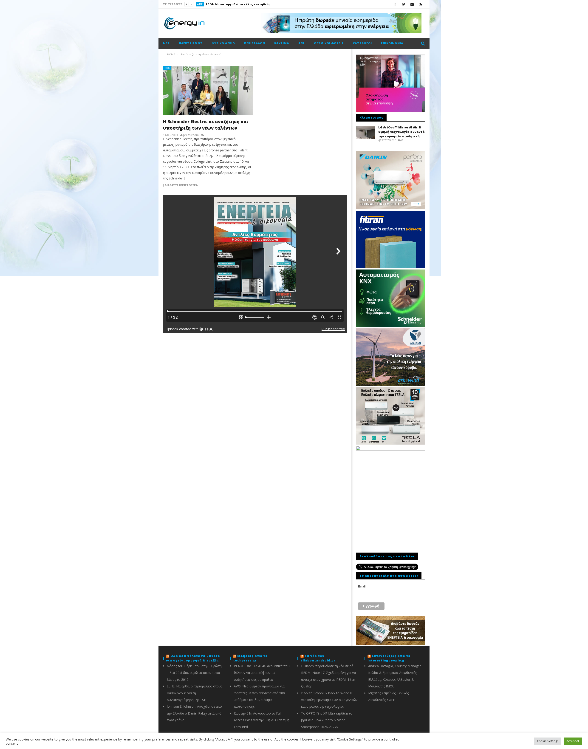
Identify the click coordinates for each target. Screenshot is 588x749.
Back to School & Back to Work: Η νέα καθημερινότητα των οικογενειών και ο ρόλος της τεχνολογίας (329, 700)
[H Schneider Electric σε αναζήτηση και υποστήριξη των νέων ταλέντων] (208, 90)
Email (361, 586)
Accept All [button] (573, 741)
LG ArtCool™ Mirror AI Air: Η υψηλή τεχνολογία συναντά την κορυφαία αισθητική (401, 131)
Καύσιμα (203, 4)
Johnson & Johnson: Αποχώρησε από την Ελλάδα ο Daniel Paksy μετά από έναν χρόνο (194, 713)
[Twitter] (403, 4)
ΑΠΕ (301, 43)
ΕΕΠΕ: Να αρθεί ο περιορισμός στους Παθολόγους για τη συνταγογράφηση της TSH (194, 693)
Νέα (166, 43)
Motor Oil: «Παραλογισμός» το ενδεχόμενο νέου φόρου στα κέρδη (247, 4)
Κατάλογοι (362, 43)
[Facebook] (395, 4)
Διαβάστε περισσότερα (181, 185)
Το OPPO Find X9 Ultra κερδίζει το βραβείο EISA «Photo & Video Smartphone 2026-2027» (326, 720)
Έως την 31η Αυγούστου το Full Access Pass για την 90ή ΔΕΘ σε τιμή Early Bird (261, 720)
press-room (191, 135)
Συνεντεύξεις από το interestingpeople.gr (389, 658)
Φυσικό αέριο (223, 43)
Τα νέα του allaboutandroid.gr (317, 658)
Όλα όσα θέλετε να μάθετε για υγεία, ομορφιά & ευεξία (193, 658)
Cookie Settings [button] (548, 741)
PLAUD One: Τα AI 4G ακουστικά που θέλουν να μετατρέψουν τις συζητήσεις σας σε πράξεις (262, 673)
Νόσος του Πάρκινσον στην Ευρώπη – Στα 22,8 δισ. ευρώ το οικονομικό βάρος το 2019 (194, 673)
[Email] (412, 4)
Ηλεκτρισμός (190, 43)
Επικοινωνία (392, 43)
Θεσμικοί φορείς (329, 43)
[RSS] (420, 4)
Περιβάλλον (254, 43)
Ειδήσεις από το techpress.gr (250, 658)
